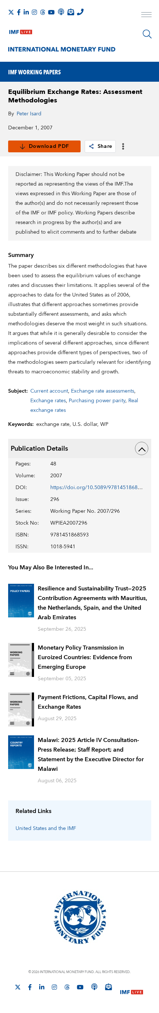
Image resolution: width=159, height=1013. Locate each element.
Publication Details (39, 448)
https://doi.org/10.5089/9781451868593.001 (103, 487)
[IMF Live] (20, 30)
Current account (49, 391)
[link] (91, 146)
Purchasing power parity (97, 400)
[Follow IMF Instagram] (34, 12)
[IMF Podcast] (61, 12)
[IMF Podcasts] (94, 986)
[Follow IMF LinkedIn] (26, 12)
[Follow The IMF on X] (11, 12)
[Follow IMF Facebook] (19, 12)
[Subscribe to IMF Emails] (70, 12)
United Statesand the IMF (46, 828)
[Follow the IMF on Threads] (42, 12)
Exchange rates (48, 400)
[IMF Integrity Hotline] (80, 12)
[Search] (147, 34)
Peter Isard (29, 113)
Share (105, 146)
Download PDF (49, 146)
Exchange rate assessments (102, 391)
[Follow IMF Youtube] (51, 12)
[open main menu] (146, 15)
